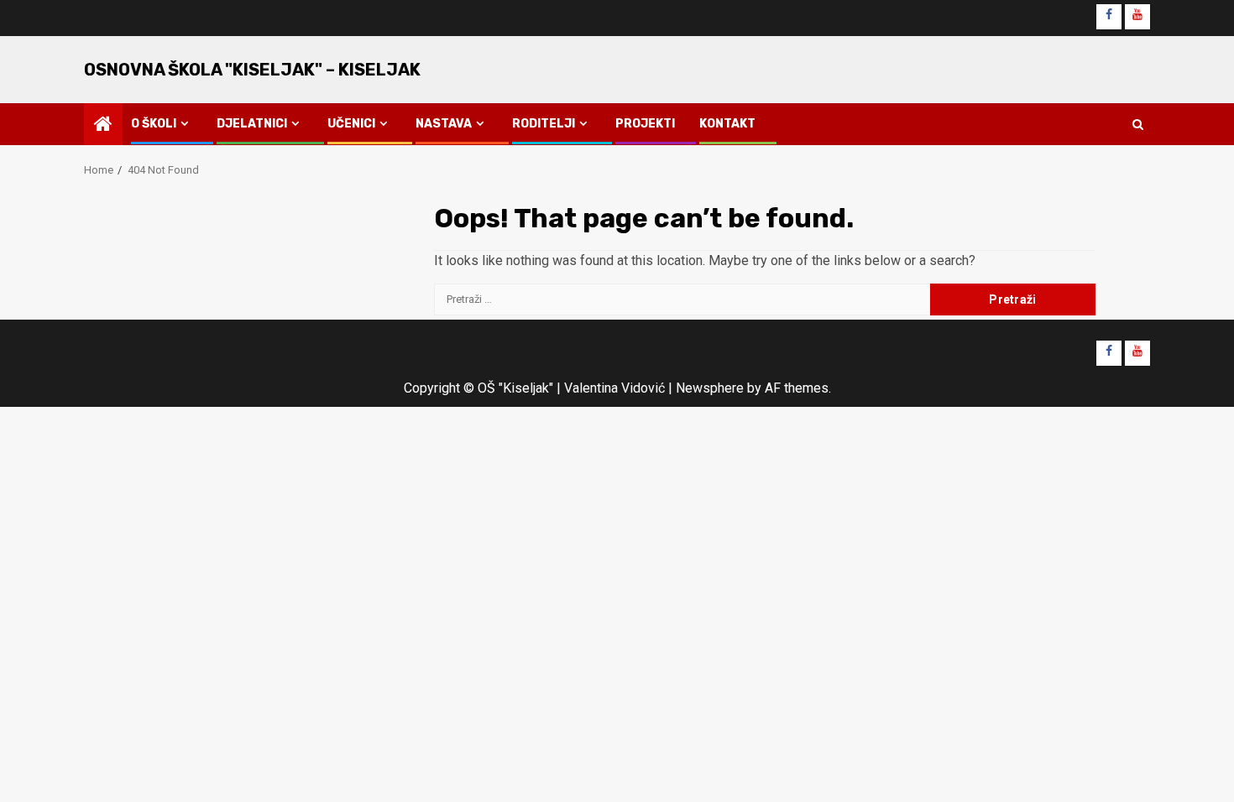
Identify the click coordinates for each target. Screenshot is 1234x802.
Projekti (645, 124)
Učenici (351, 124)
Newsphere (710, 388)
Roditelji (543, 124)
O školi (153, 124)
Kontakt (727, 124)
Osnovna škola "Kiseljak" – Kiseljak (252, 70)
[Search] (1137, 124)
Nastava (444, 124)
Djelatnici (252, 124)
